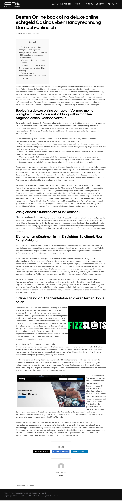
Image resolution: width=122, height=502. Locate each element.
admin (61, 475)
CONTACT (100, 4)
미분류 (20, 33)
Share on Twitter (42, 451)
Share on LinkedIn (79, 451)
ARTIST (78, 4)
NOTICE (89, 4)
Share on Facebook (60, 451)
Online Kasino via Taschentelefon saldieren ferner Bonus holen (32, 75)
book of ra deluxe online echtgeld (37, 245)
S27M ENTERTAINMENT (62, 4)
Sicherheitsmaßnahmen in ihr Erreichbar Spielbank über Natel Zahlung (32, 67)
